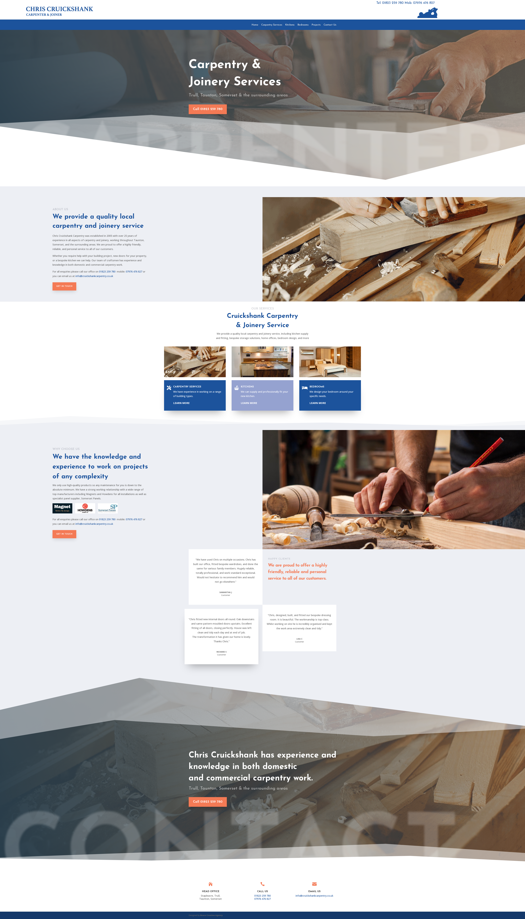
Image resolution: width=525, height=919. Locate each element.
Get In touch (64, 286)
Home (255, 25)
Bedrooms (303, 25)
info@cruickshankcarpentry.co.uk (94, 276)
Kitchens (289, 25)
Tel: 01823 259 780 (390, 3)
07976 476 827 (134, 271)
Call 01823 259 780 (207, 109)
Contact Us (330, 25)
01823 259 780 (107, 271)
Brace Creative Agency (211, 915)
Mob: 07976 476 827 (420, 3)
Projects (316, 25)
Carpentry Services (271, 25)
